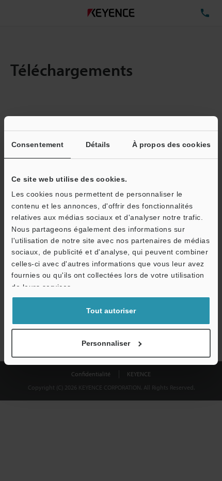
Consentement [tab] (37, 144)
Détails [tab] (98, 144)
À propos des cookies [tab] (171, 144)
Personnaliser (106, 343)
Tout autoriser (111, 311)
